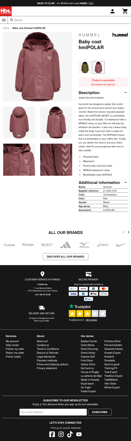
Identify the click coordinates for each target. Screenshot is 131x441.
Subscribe (100, 412)
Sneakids (109, 360)
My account (12, 341)
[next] (128, 232)
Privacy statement (47, 368)
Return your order (41, 320)
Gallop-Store (88, 364)
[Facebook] (52, 434)
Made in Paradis (90, 379)
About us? (42, 341)
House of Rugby (90, 372)
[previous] (123, 232)
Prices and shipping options (52, 364)
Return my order (15, 353)
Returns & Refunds (47, 353)
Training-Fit (110, 368)
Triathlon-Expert (113, 376)
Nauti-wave (87, 383)
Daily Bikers (88, 345)
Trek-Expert (110, 372)
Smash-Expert (112, 353)
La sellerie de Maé (91, 376)
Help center (12, 345)
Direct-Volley (88, 353)
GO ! (91, 3)
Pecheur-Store (112, 341)
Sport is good (111, 364)
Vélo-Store (110, 383)
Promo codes (13, 356)
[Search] (12, 20)
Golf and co (87, 368)
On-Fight (86, 387)
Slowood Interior (113, 349)
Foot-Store (87, 360)
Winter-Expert (112, 387)
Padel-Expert (88, 391)
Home (6, 28)
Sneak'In (109, 356)
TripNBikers (111, 379)
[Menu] (4, 20)
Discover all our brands (65, 256)
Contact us (42, 284)
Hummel (90, 34)
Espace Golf (88, 356)
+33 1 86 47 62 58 (42, 294)
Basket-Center (89, 341)
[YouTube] (79, 434)
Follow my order (15, 349)
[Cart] (125, 11)
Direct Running (89, 349)
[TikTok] (70, 434)
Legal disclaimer (46, 356)
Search (18, 20)
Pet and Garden (113, 345)
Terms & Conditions (48, 349)
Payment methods (47, 360)
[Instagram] (61, 434)
